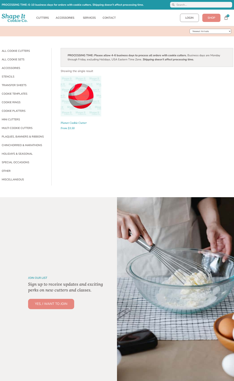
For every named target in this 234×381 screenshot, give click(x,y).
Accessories (11, 68)
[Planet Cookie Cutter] (81, 96)
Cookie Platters (14, 111)
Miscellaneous (13, 179)
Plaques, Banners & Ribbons (23, 137)
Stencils (8, 77)
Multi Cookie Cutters (17, 128)
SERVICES (89, 18)
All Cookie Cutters (16, 51)
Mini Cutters (11, 119)
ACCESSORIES (65, 18)
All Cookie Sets (13, 59)
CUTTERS (42, 18)
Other (6, 171)
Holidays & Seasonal (17, 154)
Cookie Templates (14, 94)
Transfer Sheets (14, 85)
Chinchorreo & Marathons (22, 145)
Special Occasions (15, 162)
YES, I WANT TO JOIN (51, 304)
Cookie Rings (11, 102)
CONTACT (109, 18)
